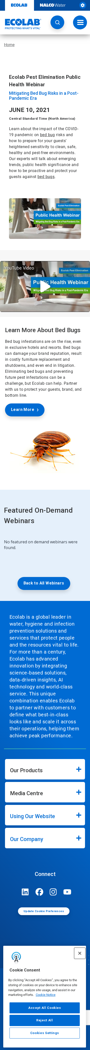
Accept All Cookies (44, 1008)
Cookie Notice (46, 995)
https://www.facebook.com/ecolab (39, 892)
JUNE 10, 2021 (29, 109)
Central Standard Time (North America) (42, 118)
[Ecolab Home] (21, 23)
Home (9, 44)
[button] (57, 22)
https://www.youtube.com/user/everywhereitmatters (67, 892)
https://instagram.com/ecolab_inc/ (53, 892)
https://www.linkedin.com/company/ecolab (25, 892)
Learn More (22, 409)
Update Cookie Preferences (44, 911)
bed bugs (46, 176)
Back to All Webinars (44, 583)
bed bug (47, 134)
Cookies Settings (44, 1033)
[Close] (79, 953)
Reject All (44, 1020)
